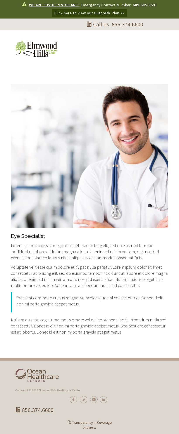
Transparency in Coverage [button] (92, 422)
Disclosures (89, 427)
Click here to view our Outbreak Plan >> (89, 12)
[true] (73, 399)
